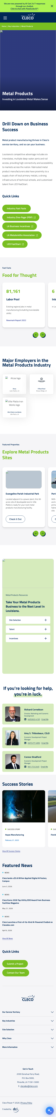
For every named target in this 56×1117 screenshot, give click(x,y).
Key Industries (13, 26)
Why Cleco (6, 1038)
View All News (7, 938)
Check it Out (15, 519)
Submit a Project (15, 963)
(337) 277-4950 (34, 743)
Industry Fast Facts (16, 208)
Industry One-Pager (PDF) (19, 217)
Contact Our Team (16, 972)
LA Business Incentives (18, 226)
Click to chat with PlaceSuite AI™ (24, 8)
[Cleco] (28, 16)
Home (4, 26)
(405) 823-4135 (34, 719)
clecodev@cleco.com (29, 1086)
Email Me (44, 719)
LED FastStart (14, 244)
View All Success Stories (11, 851)
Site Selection (8, 1029)
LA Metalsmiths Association (21, 235)
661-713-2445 (33, 767)
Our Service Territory (11, 1011)
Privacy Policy (26, 1102)
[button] (52, 1012)
